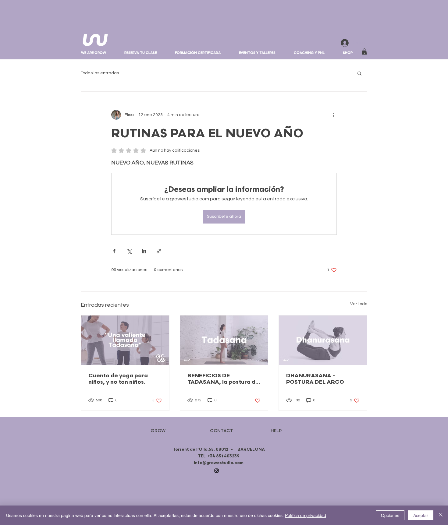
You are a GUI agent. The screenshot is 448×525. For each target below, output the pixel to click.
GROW (158, 430)
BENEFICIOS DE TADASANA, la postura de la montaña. (223, 378)
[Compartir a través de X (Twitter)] (129, 251)
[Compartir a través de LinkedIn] (144, 251)
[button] (257, 53)
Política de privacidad (305, 515)
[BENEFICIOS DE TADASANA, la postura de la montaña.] (224, 340)
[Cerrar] (440, 515)
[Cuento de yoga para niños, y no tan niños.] (125, 340)
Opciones (390, 515)
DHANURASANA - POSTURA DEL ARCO (315, 378)
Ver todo (358, 304)
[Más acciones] (333, 114)
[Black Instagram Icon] (216, 471)
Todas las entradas (100, 73)
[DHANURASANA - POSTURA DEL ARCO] (323, 340)
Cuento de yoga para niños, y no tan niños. (118, 378)
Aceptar (420, 515)
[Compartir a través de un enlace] (159, 251)
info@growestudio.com (219, 462)
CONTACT (221, 430)
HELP (276, 430)
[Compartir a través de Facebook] (114, 251)
